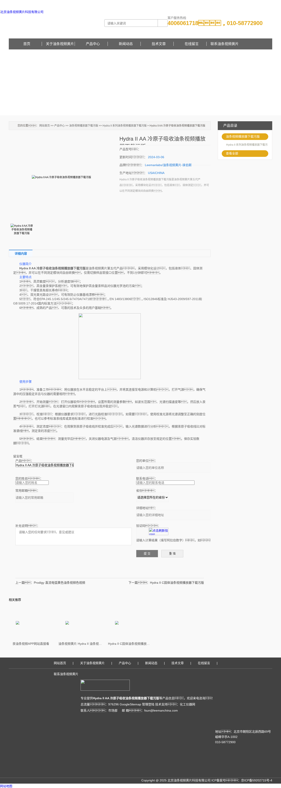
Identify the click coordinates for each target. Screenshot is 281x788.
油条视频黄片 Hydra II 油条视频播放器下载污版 (80, 643)
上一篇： (24, 582)
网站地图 (6, 786)
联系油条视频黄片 (225, 44)
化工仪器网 (187, 704)
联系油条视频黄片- (251, 3)
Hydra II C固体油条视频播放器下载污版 (177, 582)
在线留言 (267, 3)
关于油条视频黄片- (229, 3)
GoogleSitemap (130, 704)
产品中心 (93, 44)
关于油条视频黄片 (60, 44)
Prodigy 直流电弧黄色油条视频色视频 (59, 582)
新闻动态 (126, 44)
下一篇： (139, 582)
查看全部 (232, 153)
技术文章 (159, 44)
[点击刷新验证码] (158, 531)
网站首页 (44, 125)
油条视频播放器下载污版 (243, 136)
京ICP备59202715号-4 (256, 780)
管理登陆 (148, 704)
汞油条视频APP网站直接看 (31, 643)
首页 (26, 44)
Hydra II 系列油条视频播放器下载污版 (125, 125)
